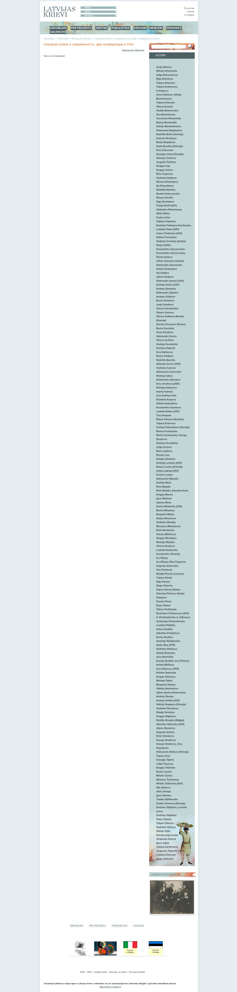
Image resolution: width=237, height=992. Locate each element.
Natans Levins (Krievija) (169, 466)
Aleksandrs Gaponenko (169, 265)
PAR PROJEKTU (81, 28)
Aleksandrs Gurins (166, 336)
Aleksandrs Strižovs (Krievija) (172, 751)
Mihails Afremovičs (166, 70)
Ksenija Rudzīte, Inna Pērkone (172, 660)
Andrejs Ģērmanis (166, 288)
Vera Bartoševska (165, 114)
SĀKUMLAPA (58, 28)
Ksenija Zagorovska (167, 835)
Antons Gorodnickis (167, 308)
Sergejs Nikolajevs (166, 538)
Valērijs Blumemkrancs (168, 126)
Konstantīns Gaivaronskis (170, 249)
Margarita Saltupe (166, 684)
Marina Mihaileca (165, 510)
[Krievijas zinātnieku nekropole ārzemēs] (81, 955)
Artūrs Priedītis (164, 629)
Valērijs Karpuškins (166, 403)
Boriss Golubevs (165, 300)
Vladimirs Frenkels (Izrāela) (171, 241)
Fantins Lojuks (164, 474)
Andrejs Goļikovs (165, 296)
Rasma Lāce (163, 455)
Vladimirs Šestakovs (167, 708)
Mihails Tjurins (164, 775)
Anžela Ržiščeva (165, 664)
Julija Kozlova (164, 447)
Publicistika (63, 38)
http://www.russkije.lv (110, 987)
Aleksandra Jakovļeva (168, 379)
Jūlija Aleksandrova (167, 75)
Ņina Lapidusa (164, 451)
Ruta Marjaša (163, 486)
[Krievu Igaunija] (155, 955)
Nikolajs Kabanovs (166, 387)
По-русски (189, 8)
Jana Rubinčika (164, 656)
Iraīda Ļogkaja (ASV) (167, 470)
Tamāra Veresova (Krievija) (170, 803)
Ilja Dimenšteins (165, 185)
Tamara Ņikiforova (166, 534)
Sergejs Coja (163, 165)
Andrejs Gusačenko (167, 344)
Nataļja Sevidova (165, 712)
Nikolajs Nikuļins (165, 542)
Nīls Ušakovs (163, 787)
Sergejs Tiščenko (165, 767)
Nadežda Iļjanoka (165, 360)
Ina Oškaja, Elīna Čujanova (171, 561)
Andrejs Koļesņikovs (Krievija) (173, 427)
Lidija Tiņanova (164, 763)
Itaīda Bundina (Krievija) (169, 146)
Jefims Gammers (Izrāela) (170, 261)
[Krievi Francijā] (142, 955)
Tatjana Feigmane (166, 221)
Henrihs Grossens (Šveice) (171, 324)
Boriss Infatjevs (164, 356)
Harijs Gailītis (163, 245)
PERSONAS (174, 28)
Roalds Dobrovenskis (168, 193)
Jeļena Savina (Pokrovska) (170, 692)
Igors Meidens (164, 498)
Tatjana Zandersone (167, 846)
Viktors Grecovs (165, 312)
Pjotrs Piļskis (163, 605)
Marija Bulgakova (165, 142)
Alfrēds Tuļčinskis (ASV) (169, 783)
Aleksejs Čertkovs (166, 158)
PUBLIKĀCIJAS (119, 925)
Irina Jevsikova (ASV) (168, 383)
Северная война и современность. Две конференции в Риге (126, 38)
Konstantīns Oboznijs (168, 553)
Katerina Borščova (166, 138)
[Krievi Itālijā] (130, 955)
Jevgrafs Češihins (166, 162)
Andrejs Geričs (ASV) (167, 284)
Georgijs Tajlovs (165, 759)
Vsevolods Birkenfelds (168, 118)
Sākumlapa (49, 38)
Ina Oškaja (162, 558)
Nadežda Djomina (165, 189)
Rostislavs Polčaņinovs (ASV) (172, 613)
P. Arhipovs (162, 90)
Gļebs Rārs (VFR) (165, 645)
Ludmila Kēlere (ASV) (167, 411)
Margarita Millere (165, 514)
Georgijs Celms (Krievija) (169, 154)
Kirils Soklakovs (165, 736)
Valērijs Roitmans (165, 653)
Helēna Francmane (166, 237)
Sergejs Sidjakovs (166, 716)
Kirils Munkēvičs (165, 530)
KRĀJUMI (140, 28)
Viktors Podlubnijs (166, 609)
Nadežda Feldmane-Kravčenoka (173, 225)
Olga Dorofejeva (165, 201)
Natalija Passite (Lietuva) (170, 573)
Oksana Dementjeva (167, 181)
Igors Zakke (162, 843)
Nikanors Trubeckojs (167, 779)
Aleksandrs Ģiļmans (167, 292)
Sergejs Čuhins (164, 170)
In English (189, 15)
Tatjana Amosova (165, 82)
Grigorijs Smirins (165, 732)
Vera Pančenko (164, 569)
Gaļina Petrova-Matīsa (168, 589)
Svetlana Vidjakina (166, 815)
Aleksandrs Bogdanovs (169, 130)
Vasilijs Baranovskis (167, 110)
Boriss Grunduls (165, 328)
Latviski (190, 11)
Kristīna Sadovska (166, 672)
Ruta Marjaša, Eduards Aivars (172, 490)
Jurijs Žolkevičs (165, 858)
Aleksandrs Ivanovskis (168, 371)
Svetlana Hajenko (165, 348)
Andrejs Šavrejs (164, 696)
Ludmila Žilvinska (166, 854)
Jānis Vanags (163, 791)
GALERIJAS (57, 31)
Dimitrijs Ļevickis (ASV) (169, 463)
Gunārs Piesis (164, 601)
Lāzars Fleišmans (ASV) (169, 233)
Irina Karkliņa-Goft (166, 395)
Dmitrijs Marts (163, 482)
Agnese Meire (163, 502)
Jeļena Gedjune (164, 276)
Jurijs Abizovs (164, 67)
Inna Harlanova (164, 352)
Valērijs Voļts (163, 831)
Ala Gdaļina (162, 272)
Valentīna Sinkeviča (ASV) (170, 724)
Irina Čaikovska (164, 150)
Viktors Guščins (165, 340)
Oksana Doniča (164, 197)
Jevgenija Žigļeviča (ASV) (170, 850)
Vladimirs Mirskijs (166, 522)
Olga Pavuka (163, 581)
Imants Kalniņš (164, 391)
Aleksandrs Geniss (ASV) (170, 280)
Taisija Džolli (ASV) (166, 205)
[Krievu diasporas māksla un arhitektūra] (105, 955)
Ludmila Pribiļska (165, 625)
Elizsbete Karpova (166, 399)
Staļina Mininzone (166, 518)
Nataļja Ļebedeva (165, 458)
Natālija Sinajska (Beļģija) (170, 720)
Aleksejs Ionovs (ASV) (168, 363)
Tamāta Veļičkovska (167, 799)
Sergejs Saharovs (165, 676)
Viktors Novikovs (165, 546)
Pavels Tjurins (164, 771)
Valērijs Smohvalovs (167, 688)
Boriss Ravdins (164, 637)
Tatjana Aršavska (165, 102)
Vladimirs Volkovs (166, 827)
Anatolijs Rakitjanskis (168, 641)
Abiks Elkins (163, 213)
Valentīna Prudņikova (168, 633)
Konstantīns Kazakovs (168, 407)
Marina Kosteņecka (166, 431)
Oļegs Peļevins (164, 585)
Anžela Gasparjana (166, 268)
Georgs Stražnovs (166, 740)
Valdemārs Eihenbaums (169, 209)
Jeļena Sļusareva (165, 728)
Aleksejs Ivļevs (164, 375)
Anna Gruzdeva (164, 332)
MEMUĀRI (156, 28)
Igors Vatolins (163, 795)
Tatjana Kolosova (165, 423)
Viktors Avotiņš (164, 106)
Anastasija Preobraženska (170, 621)
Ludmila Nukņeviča (166, 550)
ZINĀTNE (101, 28)
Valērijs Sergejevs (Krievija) (171, 704)
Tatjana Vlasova (165, 823)
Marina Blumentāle (166, 122)
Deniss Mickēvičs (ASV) (169, 506)
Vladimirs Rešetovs (166, 648)
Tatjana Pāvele (164, 577)
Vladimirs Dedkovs (166, 177)
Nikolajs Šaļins (164, 680)
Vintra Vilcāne (163, 819)
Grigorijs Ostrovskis (167, 565)
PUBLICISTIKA (120, 28)
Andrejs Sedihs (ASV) (168, 700)
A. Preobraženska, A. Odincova (173, 617)
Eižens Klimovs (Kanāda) (170, 419)
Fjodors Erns (163, 217)
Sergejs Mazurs (164, 494)
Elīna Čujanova (164, 173)
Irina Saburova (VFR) (167, 668)
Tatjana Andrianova (167, 86)
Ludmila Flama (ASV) (167, 229)
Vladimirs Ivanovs (166, 367)
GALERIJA (138, 925)
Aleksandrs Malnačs (81, 38)
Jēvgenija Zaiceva (166, 839)
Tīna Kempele (163, 415)
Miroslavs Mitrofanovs (168, 526)
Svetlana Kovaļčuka (167, 443)
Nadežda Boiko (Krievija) (169, 134)
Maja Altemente (164, 78)
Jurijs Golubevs (165, 304)
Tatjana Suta (163, 755)
